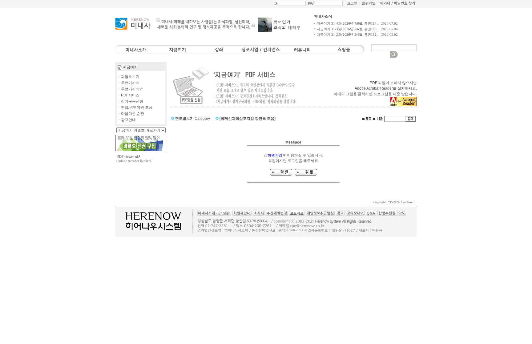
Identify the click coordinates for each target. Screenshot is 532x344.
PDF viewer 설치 (129, 156)
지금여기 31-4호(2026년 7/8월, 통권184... (348, 23)
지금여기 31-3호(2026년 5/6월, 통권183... (348, 29)
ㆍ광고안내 (126, 120)
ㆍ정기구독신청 (130, 101)
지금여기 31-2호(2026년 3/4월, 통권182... (348, 34)
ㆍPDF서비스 (128, 95)
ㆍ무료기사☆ (128, 83)
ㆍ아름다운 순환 (130, 113)
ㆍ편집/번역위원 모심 (134, 107)
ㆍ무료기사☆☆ (130, 89)
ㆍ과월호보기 (128, 77)
